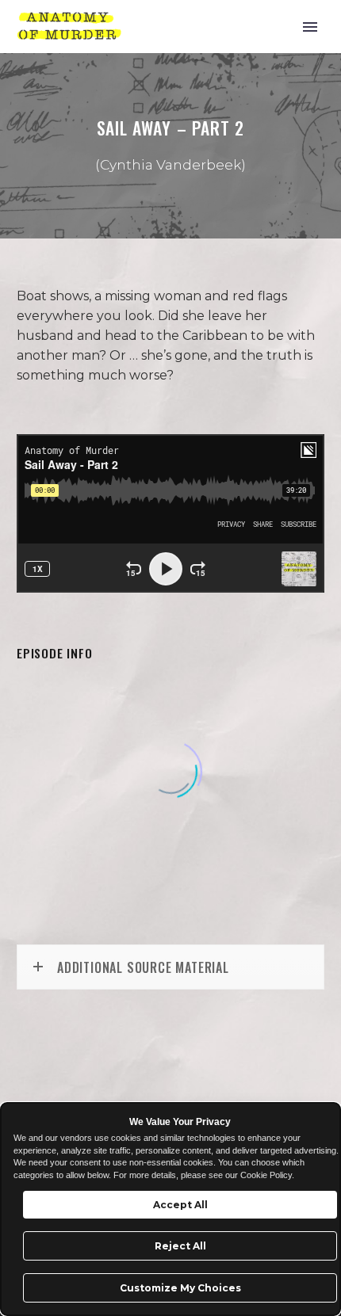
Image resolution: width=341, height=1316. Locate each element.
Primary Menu (310, 27)
